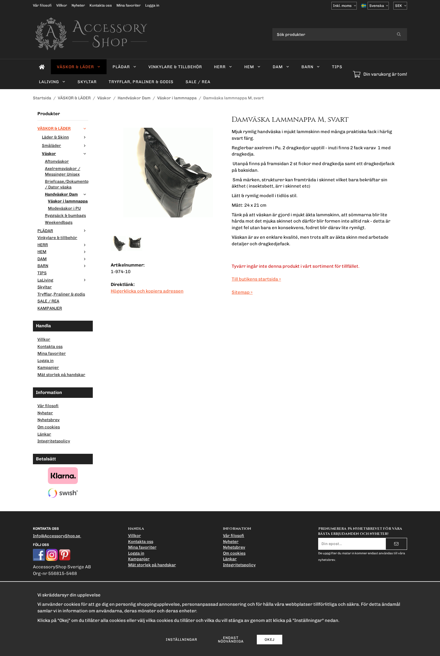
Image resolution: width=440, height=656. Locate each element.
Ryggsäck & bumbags (65, 215)
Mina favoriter (128, 5)
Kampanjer (48, 367)
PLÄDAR (121, 66)
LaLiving (49, 81)
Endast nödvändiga (231, 639)
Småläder (51, 145)
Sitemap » (242, 292)
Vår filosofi (42, 5)
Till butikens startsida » (256, 279)
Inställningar (181, 639)
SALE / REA (198, 81)
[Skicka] (396, 544)
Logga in (152, 5)
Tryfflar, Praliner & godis (141, 81)
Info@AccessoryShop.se (56, 535)
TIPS (337, 66)
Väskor (49, 153)
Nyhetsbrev (48, 419)
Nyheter (78, 5)
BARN (307, 66)
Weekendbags (58, 222)
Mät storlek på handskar (61, 374)
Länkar (44, 434)
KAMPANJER (49, 308)
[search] (399, 34)
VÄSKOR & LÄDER (75, 66)
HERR (220, 66)
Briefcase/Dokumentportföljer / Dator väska (66, 184)
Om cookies (48, 426)
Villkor (61, 5)
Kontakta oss (100, 5)
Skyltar (87, 81)
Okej (269, 639)
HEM (249, 66)
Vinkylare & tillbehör (175, 66)
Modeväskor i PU (64, 208)
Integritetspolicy (53, 441)
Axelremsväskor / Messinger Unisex (62, 171)
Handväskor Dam (61, 194)
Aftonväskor (57, 161)
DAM (278, 66)
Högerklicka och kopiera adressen (147, 291)
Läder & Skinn (55, 137)
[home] (42, 66)
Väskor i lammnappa (68, 201)
